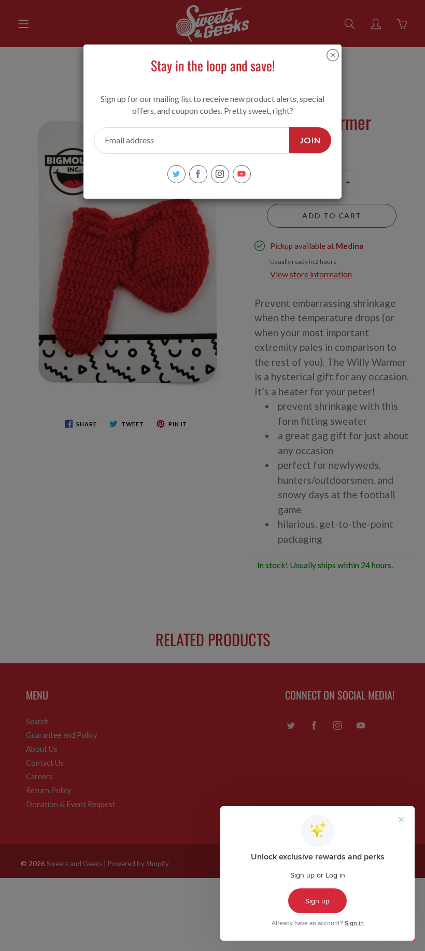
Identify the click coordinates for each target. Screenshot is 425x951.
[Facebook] (198, 174)
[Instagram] (220, 174)
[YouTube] (242, 174)
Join (310, 140)
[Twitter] (176, 174)
